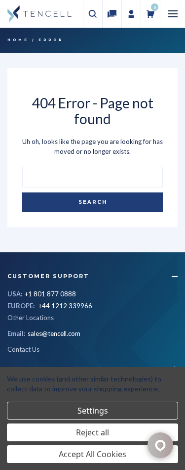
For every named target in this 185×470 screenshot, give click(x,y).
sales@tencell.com (54, 333)
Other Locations (30, 318)
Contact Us (23, 349)
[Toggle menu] (173, 14)
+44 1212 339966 (65, 306)
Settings (92, 410)
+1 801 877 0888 (50, 294)
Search (92, 202)
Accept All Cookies (92, 454)
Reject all (92, 432)
